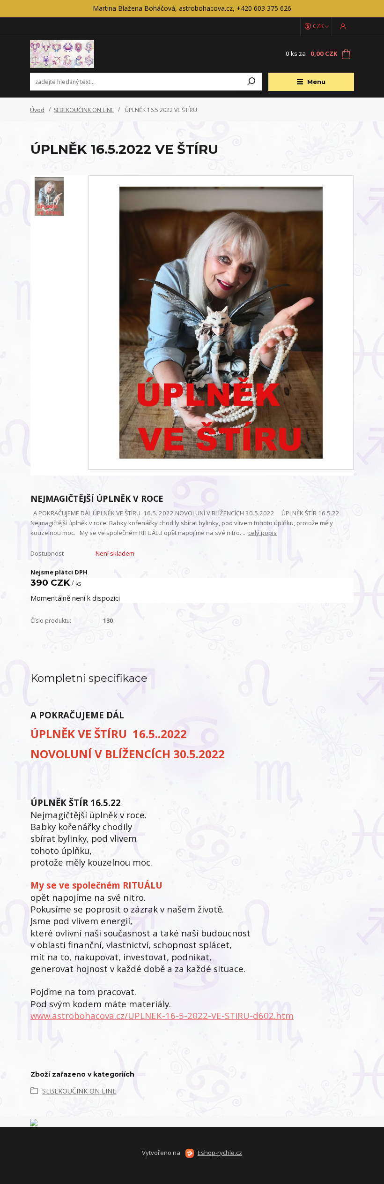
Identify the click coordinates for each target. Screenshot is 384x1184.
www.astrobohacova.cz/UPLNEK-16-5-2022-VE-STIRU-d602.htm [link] (162, 1015)
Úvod (37, 110)
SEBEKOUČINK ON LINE (84, 110)
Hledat (251, 81)
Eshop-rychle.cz (220, 1152)
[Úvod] (85, 54)
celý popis (262, 532)
